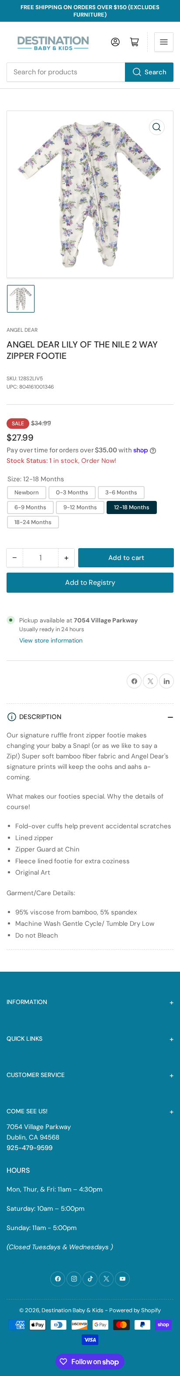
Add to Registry (90, 582)
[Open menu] (163, 42)
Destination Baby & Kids (73, 1310)
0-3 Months (72, 492)
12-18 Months (131, 507)
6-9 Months (30, 507)
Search (155, 72)
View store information (51, 640)
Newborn (26, 492)
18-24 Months (33, 522)
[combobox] (90, 72)
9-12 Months (80, 507)
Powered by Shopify (135, 1310)
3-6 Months (121, 492)
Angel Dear (22, 330)
